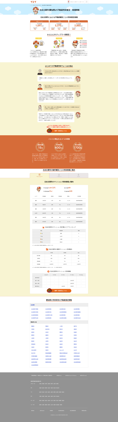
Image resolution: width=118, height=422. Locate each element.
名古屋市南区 (77, 315)
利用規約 (51, 410)
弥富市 (46, 350)
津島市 (75, 329)
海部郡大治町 (48, 356)
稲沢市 (61, 338)
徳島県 (54, 400)
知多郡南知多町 (63, 359)
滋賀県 (43, 396)
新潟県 (40, 391)
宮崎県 (54, 404)
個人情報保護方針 (73, 410)
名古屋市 (33, 305)
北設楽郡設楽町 (63, 362)
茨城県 (40, 387)
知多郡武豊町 (34, 362)
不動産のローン (40, 375)
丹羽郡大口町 (77, 353)
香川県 (57, 400)
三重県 (40, 396)
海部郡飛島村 (77, 356)
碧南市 (32, 332)
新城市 (75, 338)
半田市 (32, 329)
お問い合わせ (42, 410)
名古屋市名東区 (63, 318)
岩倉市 (61, 344)
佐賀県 (43, 404)
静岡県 (60, 391)
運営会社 (32, 410)
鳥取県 (40, 400)
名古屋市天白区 (77, 318)
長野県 (54, 391)
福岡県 (40, 404)
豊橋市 (32, 326)
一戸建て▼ (59, 176)
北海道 (40, 383)
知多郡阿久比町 (34, 359)
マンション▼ (39, 176)
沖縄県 (61, 404)
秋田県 (52, 383)
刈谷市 (46, 332)
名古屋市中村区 (34, 312)
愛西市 (61, 347)
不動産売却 (50, 375)
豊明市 (75, 344)
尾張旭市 (33, 344)
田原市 (46, 347)
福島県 (57, 383)
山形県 (54, 383)
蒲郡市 (46, 335)
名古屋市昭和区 (63, 312)
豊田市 (61, 332)
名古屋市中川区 (48, 315)
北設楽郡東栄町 (77, 362)
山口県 (52, 400)
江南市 (32, 338)
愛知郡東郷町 (48, 353)
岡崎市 (46, 326)
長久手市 (33, 353)
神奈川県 (57, 387)
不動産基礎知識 (33, 375)
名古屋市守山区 (34, 318)
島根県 (43, 400)
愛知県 (63, 391)
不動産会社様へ (84, 410)
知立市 (75, 341)
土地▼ (78, 176)
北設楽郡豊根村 (34, 365)
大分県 (52, 404)
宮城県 (49, 383)
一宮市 (61, 326)
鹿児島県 (57, 404)
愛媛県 (60, 400)
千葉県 (52, 387)
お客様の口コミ (59, 375)
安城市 (75, 332)
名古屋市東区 (48, 309)
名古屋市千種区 (34, 309)
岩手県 (46, 383)
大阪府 (49, 396)
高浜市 (46, 344)
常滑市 (75, 335)
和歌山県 (57, 396)
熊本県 (49, 404)
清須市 (75, 347)
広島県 (49, 400)
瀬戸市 (75, 326)
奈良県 (54, 396)
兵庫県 (52, 396)
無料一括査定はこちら (61, 131)
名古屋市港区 (63, 315)
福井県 (49, 391)
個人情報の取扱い (61, 410)
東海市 (32, 341)
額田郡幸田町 (48, 362)
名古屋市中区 (48, 312)
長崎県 (46, 404)
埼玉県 (49, 387)
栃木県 (43, 387)
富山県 (43, 391)
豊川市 (61, 329)
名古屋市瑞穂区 (77, 312)
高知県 (63, 400)
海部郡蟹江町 (63, 356)
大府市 (46, 341)
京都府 (46, 396)
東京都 (54, 387)
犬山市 (61, 335)
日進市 (32, 347)
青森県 (43, 383)
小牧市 (46, 338)
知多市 (61, 341)
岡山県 (46, 400)
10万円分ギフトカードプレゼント (70, 375)
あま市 (75, 350)
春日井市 (47, 329)
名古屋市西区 (77, 309)
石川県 (46, 391)
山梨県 (52, 391)
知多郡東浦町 (48, 359)
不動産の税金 (45, 375)
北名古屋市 (33, 350)
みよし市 (62, 350)
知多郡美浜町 (77, 359)
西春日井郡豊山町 (63, 353)
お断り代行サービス (83, 375)
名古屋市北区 (63, 309)
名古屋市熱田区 (34, 315)
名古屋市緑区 (48, 318)
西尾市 (32, 335)
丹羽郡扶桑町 (34, 356)
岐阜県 (57, 391)
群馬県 (46, 387)
